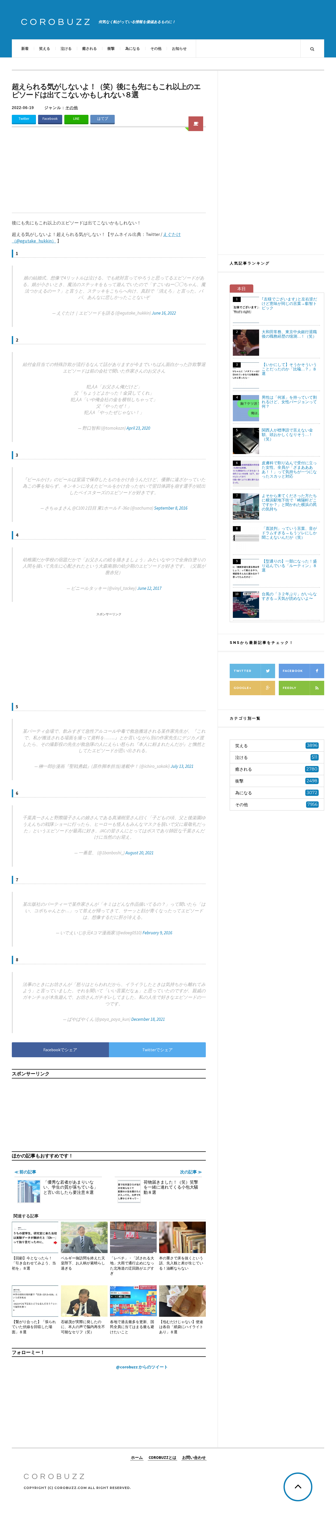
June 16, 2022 (164, 313)
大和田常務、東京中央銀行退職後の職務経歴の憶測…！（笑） (289, 334)
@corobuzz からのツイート (142, 1366)
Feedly (289, 688)
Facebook (50, 118)
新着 (25, 48)
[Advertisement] (109, 173)
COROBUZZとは (162, 1457)
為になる (132, 48)
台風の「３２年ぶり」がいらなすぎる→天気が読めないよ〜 (289, 596)
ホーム (137, 1457)
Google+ (242, 688)
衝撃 (111, 48)
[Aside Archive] (195, 123)
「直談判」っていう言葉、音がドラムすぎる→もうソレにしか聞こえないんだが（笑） (289, 533)
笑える (44, 48)
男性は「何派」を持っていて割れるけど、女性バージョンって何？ (289, 402)
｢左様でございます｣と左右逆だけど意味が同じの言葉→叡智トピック (289, 303)
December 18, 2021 (148, 1019)
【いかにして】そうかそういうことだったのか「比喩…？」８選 (289, 369)
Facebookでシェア (60, 1049)
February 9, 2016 (157, 933)
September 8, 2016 (170, 508)
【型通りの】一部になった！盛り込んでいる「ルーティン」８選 (289, 566)
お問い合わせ (194, 1457)
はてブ (102, 118)
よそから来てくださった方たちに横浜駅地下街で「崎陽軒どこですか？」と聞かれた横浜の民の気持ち (289, 502)
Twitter (24, 118)
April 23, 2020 (138, 428)
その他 (155, 48)
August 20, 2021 (139, 853)
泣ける (66, 48)
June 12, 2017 (149, 588)
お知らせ (179, 48)
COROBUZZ (56, 22)
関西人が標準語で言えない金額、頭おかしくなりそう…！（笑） (287, 434)
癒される (89, 48)
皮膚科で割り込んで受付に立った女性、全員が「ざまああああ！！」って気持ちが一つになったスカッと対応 (289, 469)
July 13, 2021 (182, 766)
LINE (76, 118)
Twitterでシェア (157, 1049)
